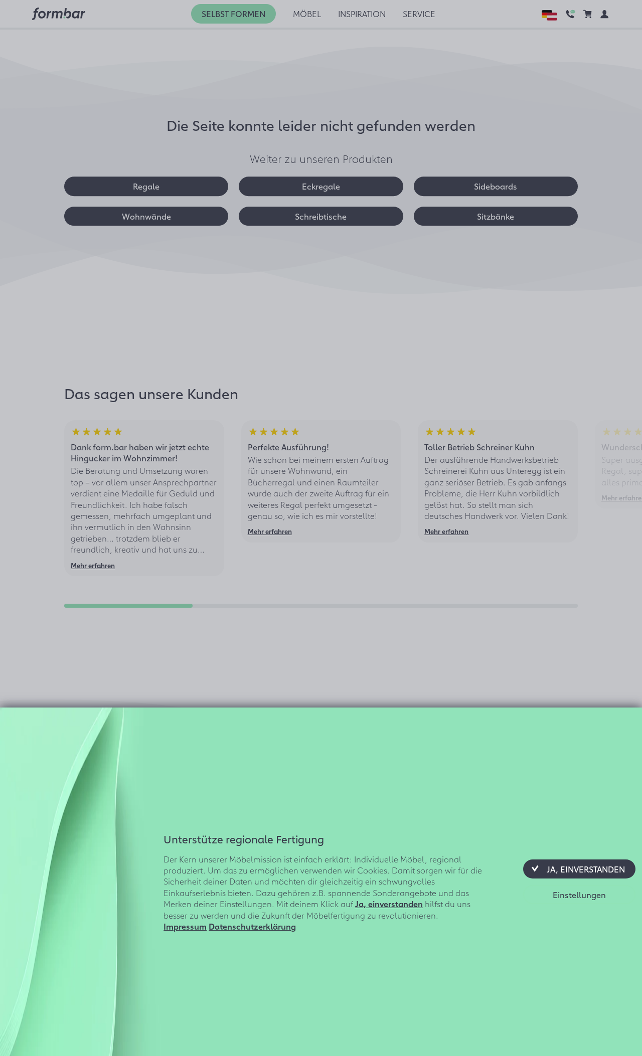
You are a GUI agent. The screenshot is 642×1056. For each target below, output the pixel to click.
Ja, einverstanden (389, 903)
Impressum (185, 926)
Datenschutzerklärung (252, 926)
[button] (579, 868)
